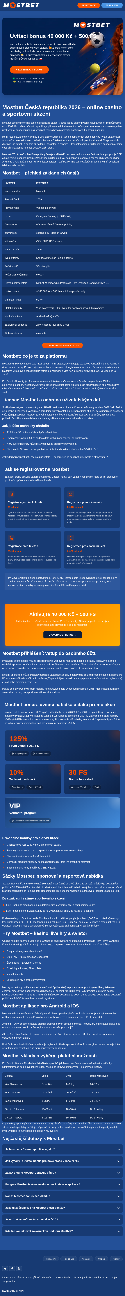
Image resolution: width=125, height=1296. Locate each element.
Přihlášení (112, 5)
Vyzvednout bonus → (62, 635)
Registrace (89, 5)
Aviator (116, 1259)
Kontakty (86, 1259)
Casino (101, 1259)
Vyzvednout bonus (29, 69)
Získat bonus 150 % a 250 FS (62, 345)
